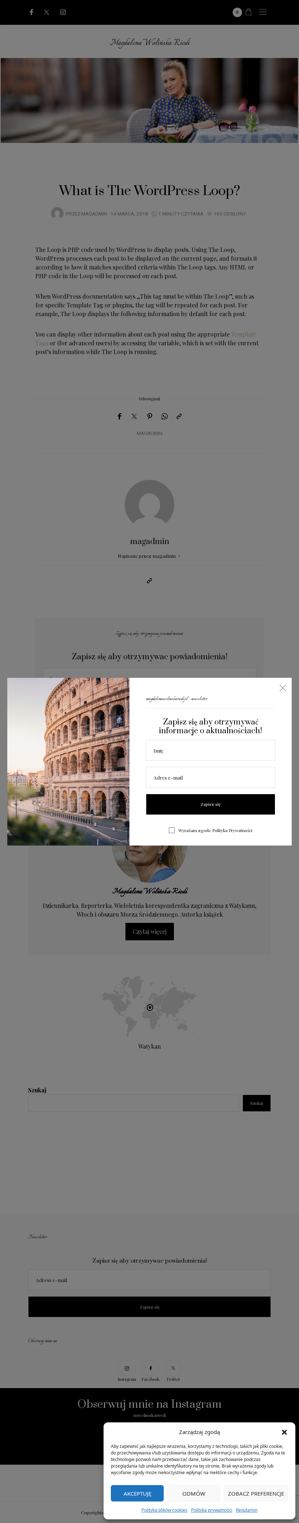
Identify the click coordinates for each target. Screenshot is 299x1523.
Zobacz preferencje (256, 1493)
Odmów (193, 1493)
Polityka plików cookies (164, 1510)
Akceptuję (137, 1493)
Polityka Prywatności (232, 830)
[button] (284, 1431)
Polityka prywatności (211, 1510)
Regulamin (246, 1510)
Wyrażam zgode (215, 830)
